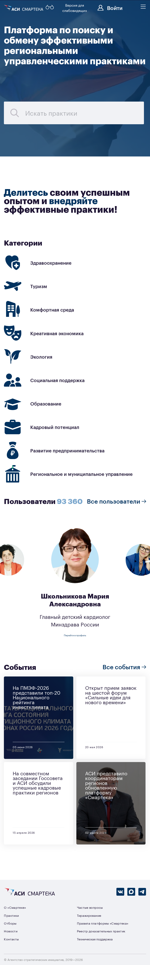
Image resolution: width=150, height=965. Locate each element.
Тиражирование (89, 915)
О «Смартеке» (15, 907)
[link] (75, 263)
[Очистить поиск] (14, 113)
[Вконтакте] (120, 892)
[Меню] (143, 7)
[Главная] (24, 8)
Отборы (10, 923)
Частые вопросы (90, 907)
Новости (10, 931)
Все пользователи (114, 501)
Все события (122, 667)
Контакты (11, 939)
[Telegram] (142, 892)
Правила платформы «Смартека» (103, 923)
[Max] (131, 892)
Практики (11, 915)
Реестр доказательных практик (101, 931)
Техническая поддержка (95, 939)
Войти (114, 7)
